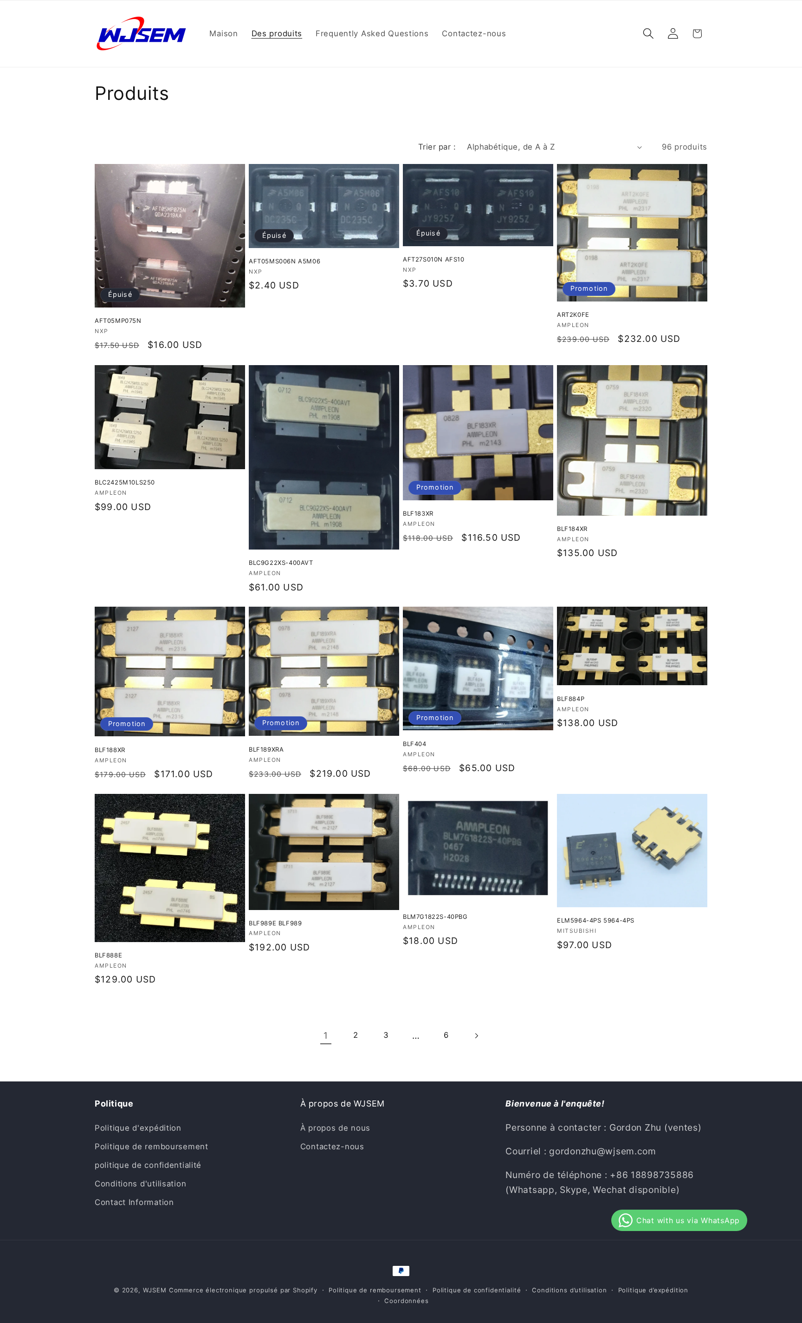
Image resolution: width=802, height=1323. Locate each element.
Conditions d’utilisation (569, 1290)
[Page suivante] (476, 1035)
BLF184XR (572, 528)
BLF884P (570, 698)
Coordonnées (406, 1300)
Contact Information (134, 1202)
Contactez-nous (332, 1146)
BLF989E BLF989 (275, 923)
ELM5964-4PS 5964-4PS (595, 920)
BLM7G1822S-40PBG (435, 916)
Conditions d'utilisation (140, 1183)
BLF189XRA (266, 749)
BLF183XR (418, 513)
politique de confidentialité (148, 1165)
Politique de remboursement (151, 1146)
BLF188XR (110, 749)
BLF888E (108, 955)
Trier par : (437, 146)
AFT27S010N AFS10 (434, 259)
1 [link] (325, 1035)
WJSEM (155, 1290)
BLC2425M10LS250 (125, 482)
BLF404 (415, 743)
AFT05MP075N (118, 321)
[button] (648, 33)
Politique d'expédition (138, 1128)
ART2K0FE (573, 315)
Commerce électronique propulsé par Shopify (243, 1290)
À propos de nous (335, 1128)
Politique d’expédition (653, 1290)
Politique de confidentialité (477, 1290)
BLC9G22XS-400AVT (281, 562)
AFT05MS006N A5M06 (284, 261)
